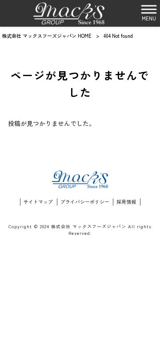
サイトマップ (38, 201)
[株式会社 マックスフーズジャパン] (68, 13)
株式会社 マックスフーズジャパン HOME (47, 35)
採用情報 (126, 201)
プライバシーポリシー (84, 201)
